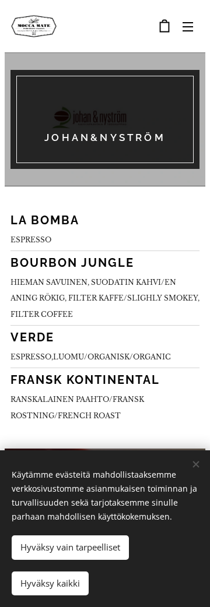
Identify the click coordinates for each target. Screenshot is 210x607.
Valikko (188, 26)
